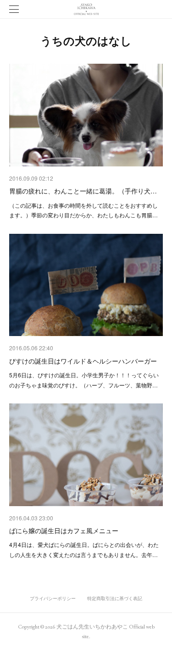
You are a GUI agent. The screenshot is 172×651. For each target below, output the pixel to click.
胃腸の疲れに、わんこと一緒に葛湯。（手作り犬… (83, 190)
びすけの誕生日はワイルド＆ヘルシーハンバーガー (83, 360)
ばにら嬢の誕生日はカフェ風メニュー (63, 530)
